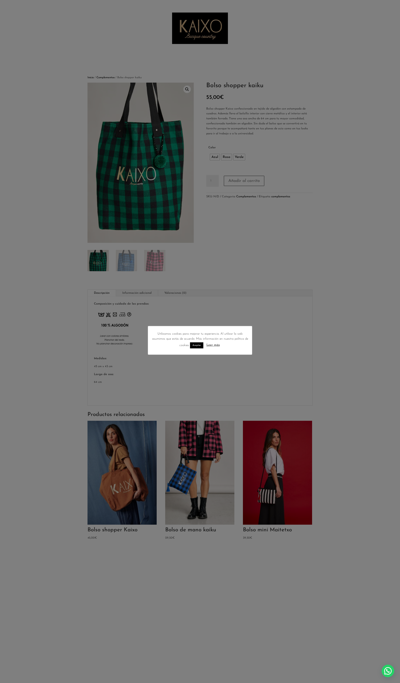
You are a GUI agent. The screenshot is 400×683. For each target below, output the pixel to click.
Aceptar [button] (196, 345)
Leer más (213, 345)
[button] (388, 671)
